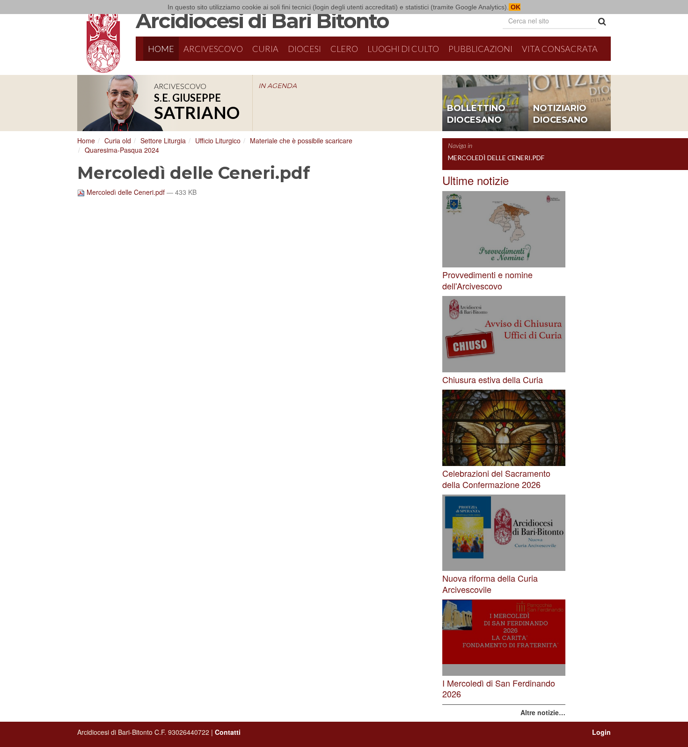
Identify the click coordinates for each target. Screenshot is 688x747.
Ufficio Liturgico (218, 140)
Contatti (228, 732)
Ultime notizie (475, 180)
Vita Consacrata (560, 49)
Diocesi (304, 49)
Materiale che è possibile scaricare (301, 140)
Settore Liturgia (163, 140)
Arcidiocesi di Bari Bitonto (262, 20)
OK (514, 7)
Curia (265, 49)
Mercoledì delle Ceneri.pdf (126, 192)
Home (161, 49)
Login (601, 732)
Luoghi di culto (403, 49)
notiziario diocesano (560, 114)
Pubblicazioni (480, 49)
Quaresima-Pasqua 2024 (122, 150)
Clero (344, 49)
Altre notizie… (542, 712)
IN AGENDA (277, 85)
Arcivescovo (213, 49)
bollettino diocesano (476, 114)
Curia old (117, 140)
